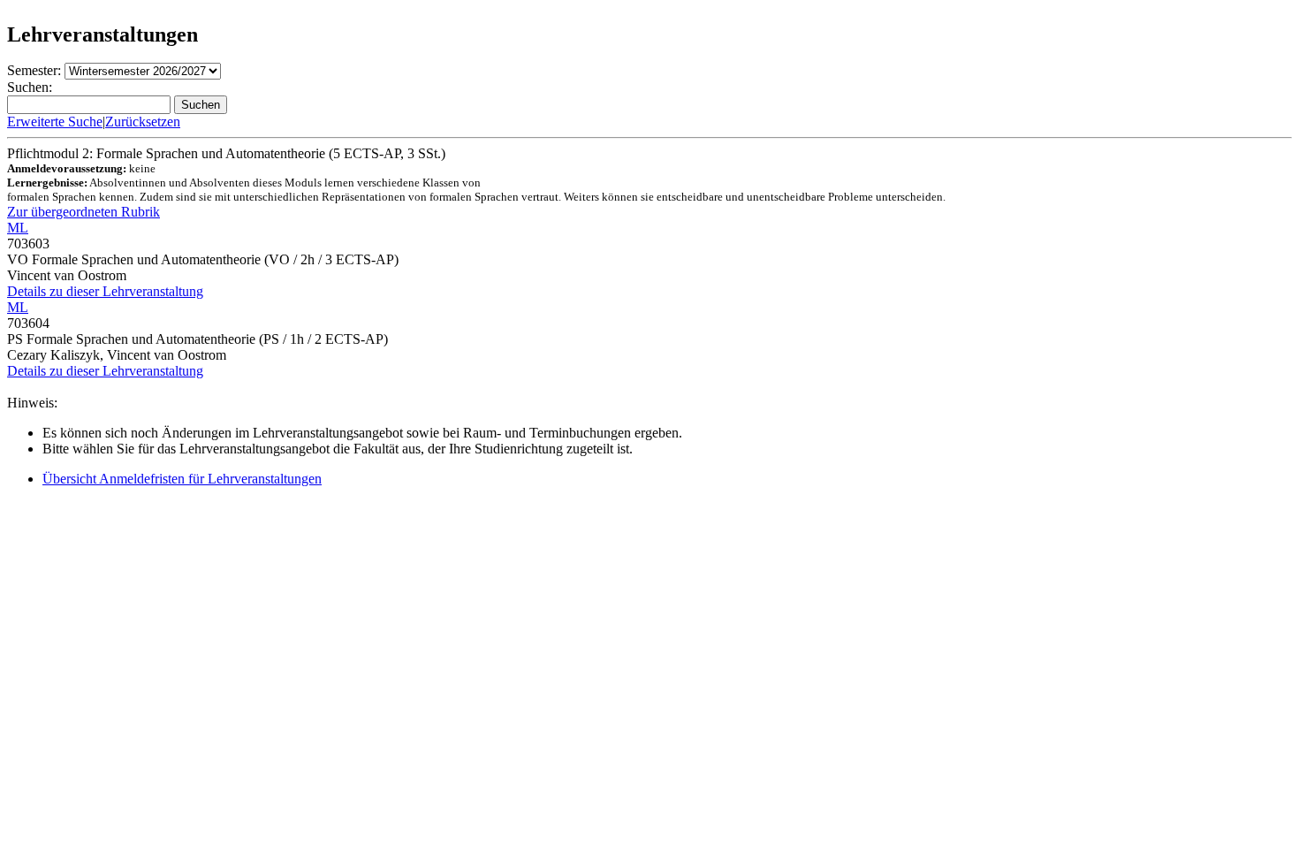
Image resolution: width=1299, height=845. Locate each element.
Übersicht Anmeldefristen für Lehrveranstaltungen (182, 478)
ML (17, 227)
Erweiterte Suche (55, 121)
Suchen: (29, 87)
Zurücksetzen (142, 121)
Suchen (200, 104)
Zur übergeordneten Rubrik (83, 211)
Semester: (34, 70)
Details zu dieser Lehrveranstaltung (105, 291)
